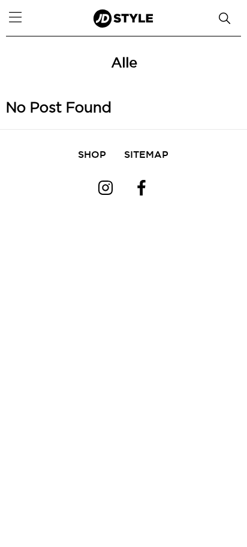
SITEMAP (146, 154)
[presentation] (24, 48)
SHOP (92, 154)
